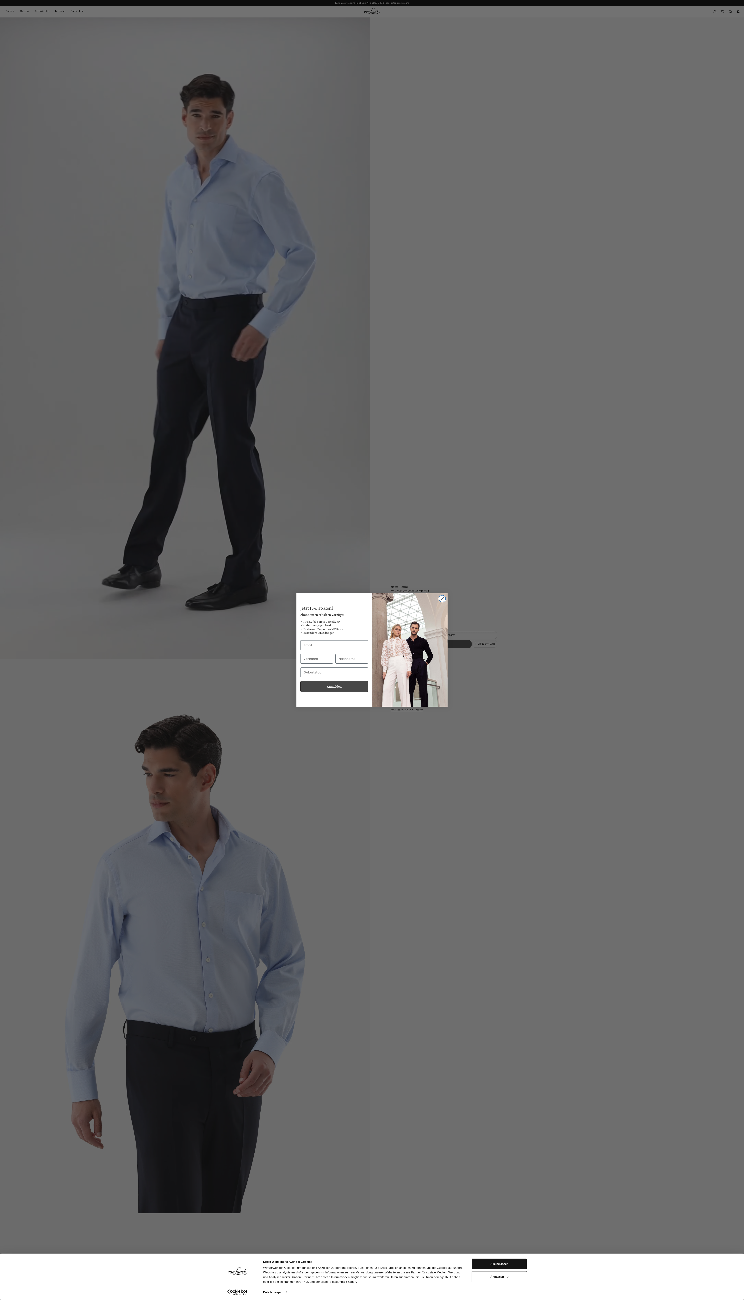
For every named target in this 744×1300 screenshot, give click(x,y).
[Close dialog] (442, 598)
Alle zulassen (499, 1263)
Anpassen (497, 1276)
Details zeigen (272, 1292)
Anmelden (334, 686)
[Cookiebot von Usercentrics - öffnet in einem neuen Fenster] (237, 1292)
